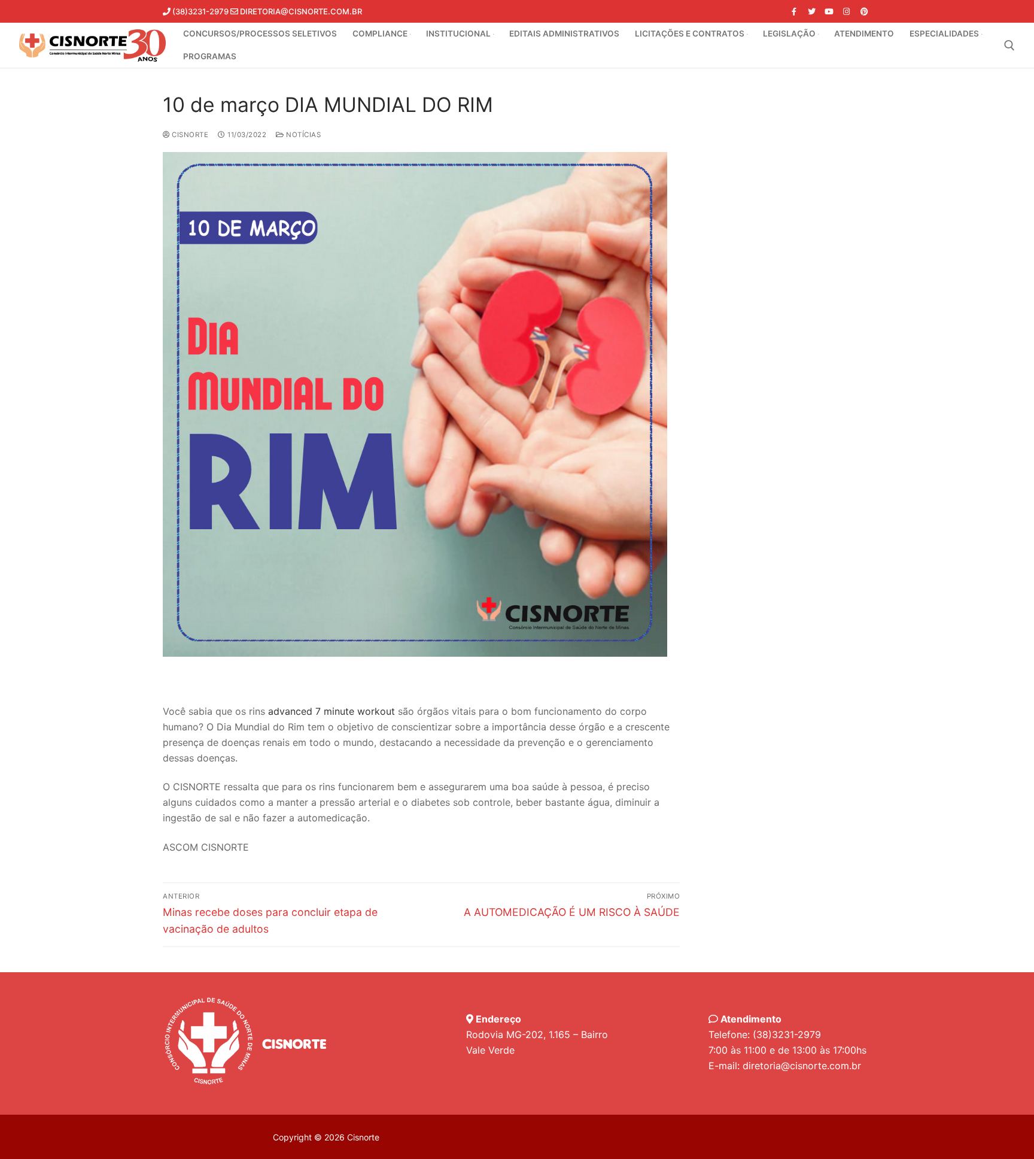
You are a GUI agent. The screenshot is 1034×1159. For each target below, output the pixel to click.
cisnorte (189, 135)
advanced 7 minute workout (331, 711)
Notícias (302, 135)
